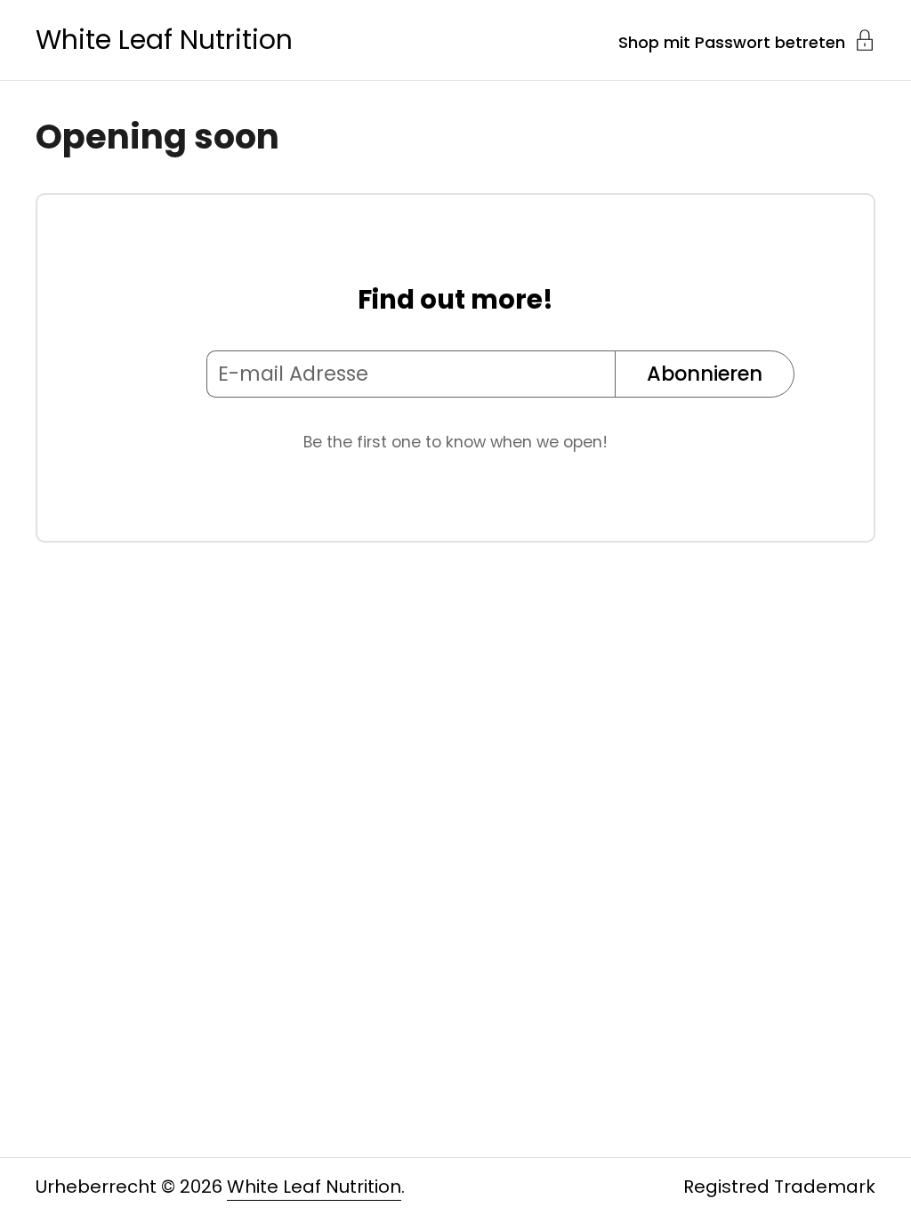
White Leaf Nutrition (164, 40)
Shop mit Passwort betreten (731, 41)
